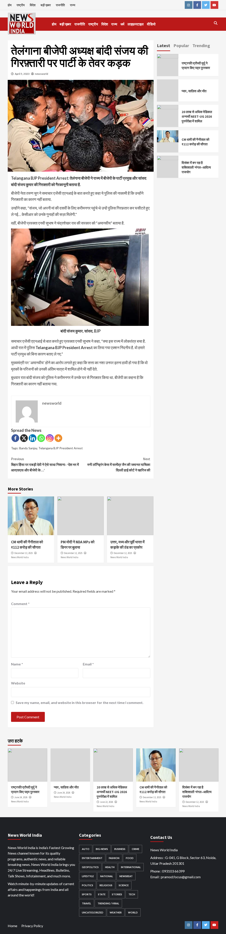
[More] (58, 438)
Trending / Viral (108, 903)
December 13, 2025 (23, 553)
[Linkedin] (32, 438)
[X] (24, 438)
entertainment (92, 858)
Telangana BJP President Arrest (60, 448)
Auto (85, 849)
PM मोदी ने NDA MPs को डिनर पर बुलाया (77, 545)
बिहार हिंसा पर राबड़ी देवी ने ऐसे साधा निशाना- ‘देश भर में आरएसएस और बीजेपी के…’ (45, 464)
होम (9, 5)
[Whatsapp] (41, 438)
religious (106, 885)
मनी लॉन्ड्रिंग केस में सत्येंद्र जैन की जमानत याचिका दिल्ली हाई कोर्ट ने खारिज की (118, 464)
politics (87, 885)
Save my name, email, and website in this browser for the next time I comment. (79, 702)
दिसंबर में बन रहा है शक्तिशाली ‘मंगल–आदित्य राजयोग (196, 167)
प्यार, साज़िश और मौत (194, 91)
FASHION (114, 858)
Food (130, 858)
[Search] (215, 23)
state (101, 894)
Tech (131, 894)
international (131, 867)
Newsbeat (126, 876)
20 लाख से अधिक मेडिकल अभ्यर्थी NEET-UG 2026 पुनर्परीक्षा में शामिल (197, 116)
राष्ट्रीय (21, 5)
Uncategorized (92, 912)
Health (110, 867)
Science (124, 885)
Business (119, 849)
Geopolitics (90, 867)
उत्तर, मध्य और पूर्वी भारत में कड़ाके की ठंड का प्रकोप (127, 545)
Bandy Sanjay (28, 448)
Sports (87, 894)
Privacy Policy (32, 926)
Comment (20, 604)
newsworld (41, 73)
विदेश (33, 5)
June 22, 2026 (106, 801)
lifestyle (88, 876)
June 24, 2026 (20, 797)
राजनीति (60, 5)
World (133, 912)
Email (88, 664)
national (106, 876)
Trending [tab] (201, 45)
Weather (116, 912)
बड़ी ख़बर (46, 5)
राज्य (72, 5)
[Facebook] (15, 438)
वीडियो (151, 24)
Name (17, 664)
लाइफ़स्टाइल (136, 24)
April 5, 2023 (22, 73)
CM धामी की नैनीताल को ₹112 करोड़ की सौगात (27, 545)
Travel (86, 903)
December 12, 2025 (73, 553)
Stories (117, 894)
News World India (20, 557)
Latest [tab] (163, 45)
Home (12, 926)
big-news (102, 849)
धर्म (122, 24)
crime (135, 849)
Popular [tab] (181, 45)
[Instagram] (50, 438)
